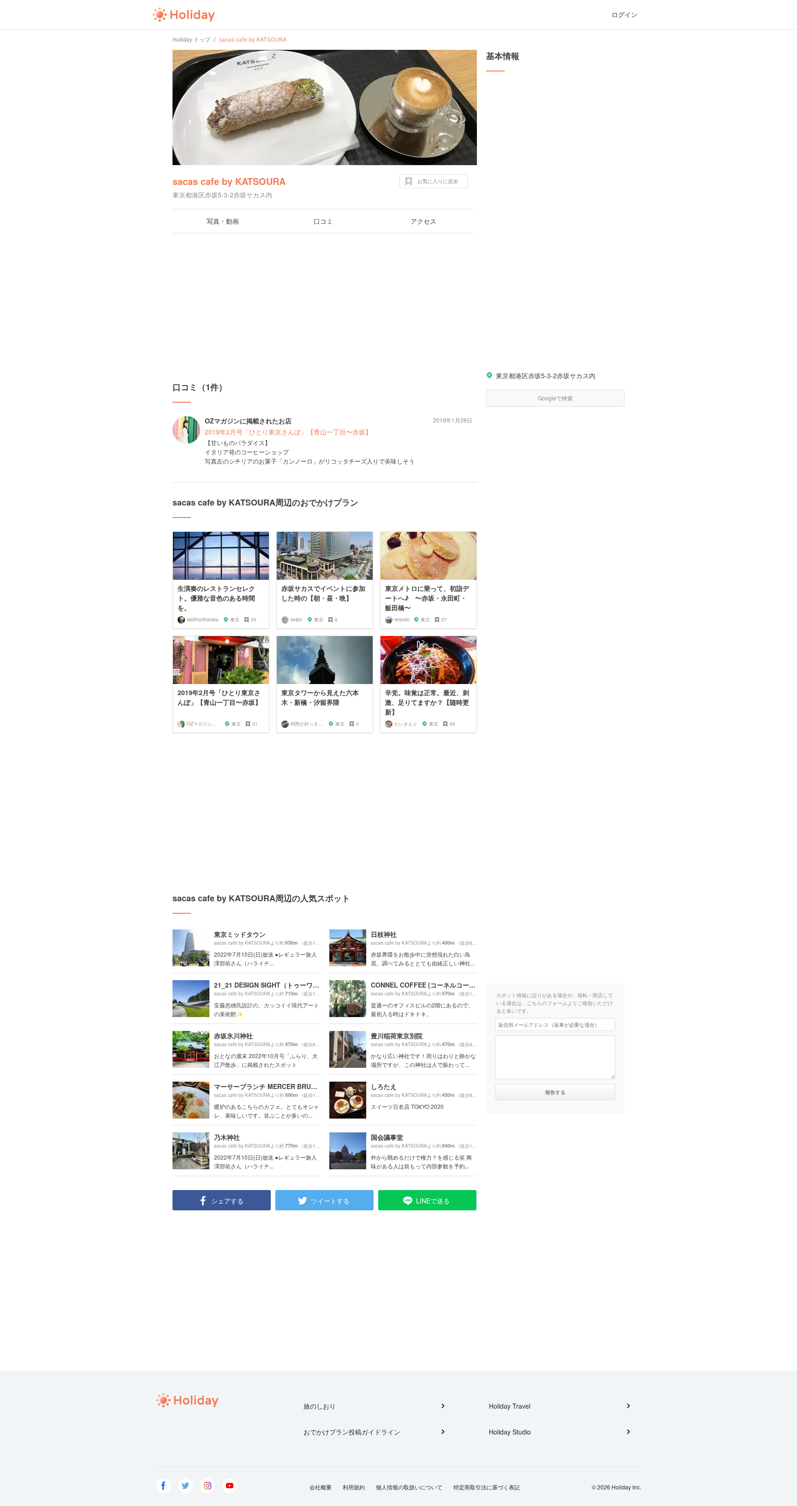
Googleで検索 (555, 398)
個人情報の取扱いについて (409, 1487)
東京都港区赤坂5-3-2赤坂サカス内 (545, 375)
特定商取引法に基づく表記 (486, 1487)
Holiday (183, 14)
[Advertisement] (324, 307)
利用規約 (354, 1487)
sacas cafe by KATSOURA (228, 181)
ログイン (624, 14)
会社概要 (320, 1487)
